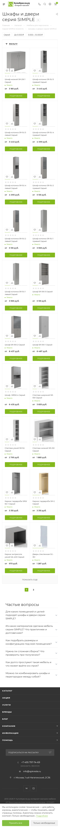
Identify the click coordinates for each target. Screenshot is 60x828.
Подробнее (16, 96)
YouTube (34, 788)
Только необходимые (44, 823)
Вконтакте (26, 788)
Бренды (7, 712)
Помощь (7, 740)
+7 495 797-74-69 (30, 762)
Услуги (6, 705)
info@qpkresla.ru (32, 771)
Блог (5, 719)
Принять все (15, 823)
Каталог (7, 691)
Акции (6, 698)
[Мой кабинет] (50, 4)
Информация (10, 733)
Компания (8, 726)
